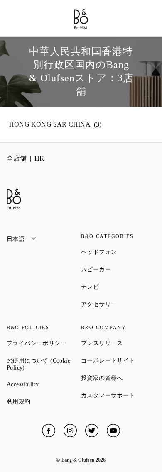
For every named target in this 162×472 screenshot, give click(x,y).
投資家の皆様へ (118, 378)
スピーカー (118, 269)
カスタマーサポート (118, 395)
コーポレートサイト (118, 360)
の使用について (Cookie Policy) (44, 364)
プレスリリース (118, 343)
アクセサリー (118, 304)
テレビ (118, 286)
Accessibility (44, 384)
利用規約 (44, 401)
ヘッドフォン (118, 251)
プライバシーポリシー (44, 343)
